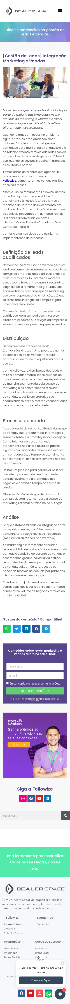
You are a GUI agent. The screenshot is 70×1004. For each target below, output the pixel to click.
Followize (9, 181)
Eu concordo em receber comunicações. (35, 683)
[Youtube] (39, 798)
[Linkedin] (47, 798)
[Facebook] (31, 798)
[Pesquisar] (65, 815)
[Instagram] (23, 798)
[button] (60, 10)
